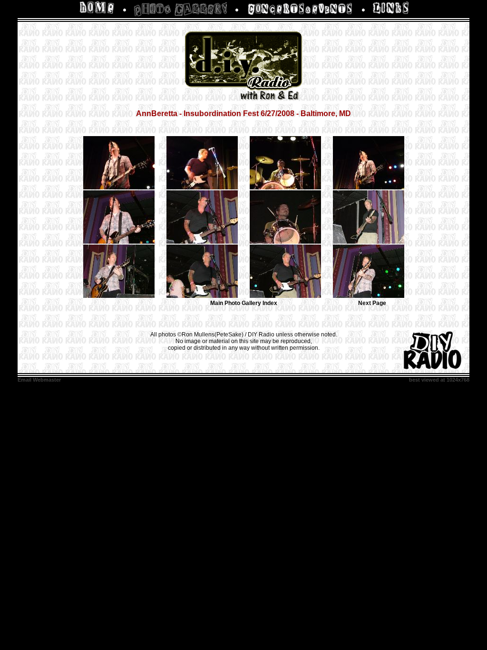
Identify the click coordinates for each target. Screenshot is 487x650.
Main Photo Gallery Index (243, 303)
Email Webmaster (39, 380)
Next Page (372, 303)
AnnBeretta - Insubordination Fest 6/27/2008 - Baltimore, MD (243, 113)
